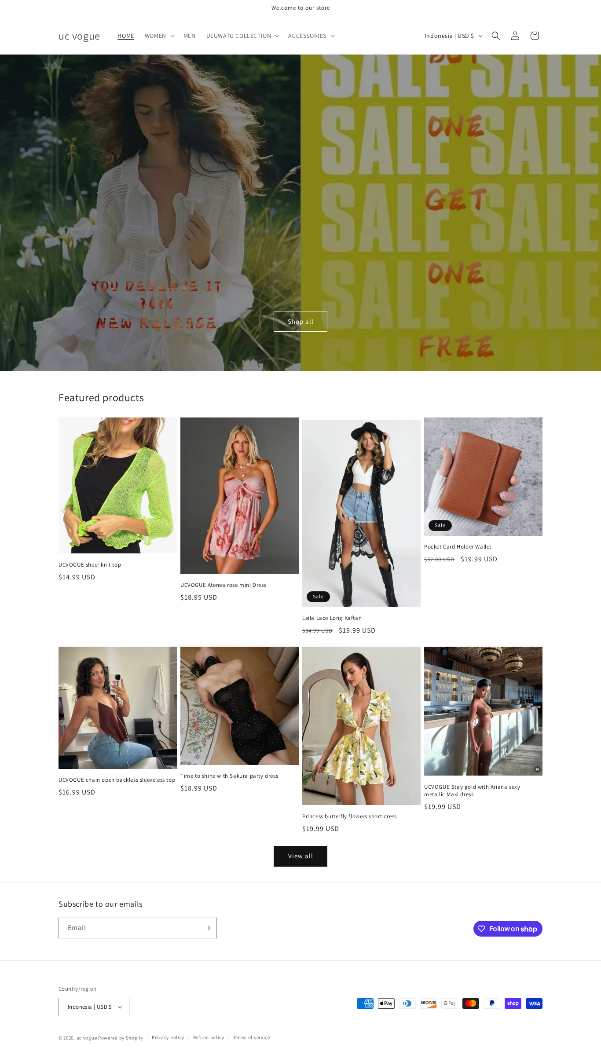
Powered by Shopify (120, 1038)
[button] (158, 35)
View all (300, 856)
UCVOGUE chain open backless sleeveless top (117, 779)
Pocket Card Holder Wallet (457, 546)
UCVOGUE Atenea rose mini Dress (223, 585)
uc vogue (87, 1038)
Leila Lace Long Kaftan (332, 618)
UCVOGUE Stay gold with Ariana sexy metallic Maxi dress (472, 790)
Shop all (301, 321)
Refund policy (208, 1037)
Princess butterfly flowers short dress (349, 816)
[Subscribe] (206, 928)
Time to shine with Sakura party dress (229, 776)
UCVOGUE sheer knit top (90, 564)
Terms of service (251, 1037)
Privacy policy (168, 1037)
